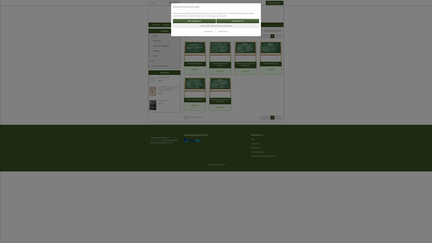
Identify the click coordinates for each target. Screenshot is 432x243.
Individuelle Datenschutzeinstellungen (216, 26)
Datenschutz (223, 31)
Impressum (208, 31)
